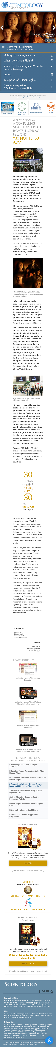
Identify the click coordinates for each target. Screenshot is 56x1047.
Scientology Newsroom (27, 1026)
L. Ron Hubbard (9, 1014)
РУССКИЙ (29, 1003)
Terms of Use (23, 1044)
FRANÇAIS (8, 1003)
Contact (7, 1017)
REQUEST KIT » (28, 963)
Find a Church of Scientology (21, 1017)
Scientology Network (30, 1025)
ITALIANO (35, 1006)
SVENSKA (30, 1005)
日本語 (22, 1003)
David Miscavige (42, 1026)
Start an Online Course (32, 1028)
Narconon (7, 1033)
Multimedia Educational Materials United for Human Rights (27, 779)
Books (25, 1015)
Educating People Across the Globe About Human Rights (27, 772)
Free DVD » (28, 863)
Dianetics (19, 1025)
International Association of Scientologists (31, 1030)
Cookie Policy (12, 1044)
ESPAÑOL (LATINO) (42, 1005)
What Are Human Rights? (18, 61)
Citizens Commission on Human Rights (24, 1036)
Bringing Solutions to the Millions (23, 810)
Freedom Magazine (10, 1032)
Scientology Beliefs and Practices (27, 1014)
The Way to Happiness (22, 113)
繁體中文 (37, 1003)
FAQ (20, 1015)
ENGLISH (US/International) (13, 1000)
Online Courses (34, 1015)
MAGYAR (16, 1005)
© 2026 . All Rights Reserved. (24, 1042)
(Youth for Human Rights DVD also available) (28, 870)
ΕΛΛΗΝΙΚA (27, 1006)
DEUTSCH (8, 1005)
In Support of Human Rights (19, 80)
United (7, 74)
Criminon (44, 1032)
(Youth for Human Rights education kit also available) (28, 971)
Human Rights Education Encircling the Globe (26, 805)
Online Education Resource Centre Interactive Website (23, 798)
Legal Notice (33, 1044)
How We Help (7, 114)
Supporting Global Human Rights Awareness (23, 766)
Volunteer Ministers (11, 1015)
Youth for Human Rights (29, 1035)
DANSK (46, 1000)
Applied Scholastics (36, 112)
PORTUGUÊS (45, 1006)
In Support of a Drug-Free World (36, 1033)
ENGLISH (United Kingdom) (33, 1000)
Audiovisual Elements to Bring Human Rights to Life (25, 792)
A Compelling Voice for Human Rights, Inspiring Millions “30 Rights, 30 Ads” (25, 785)
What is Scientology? (12, 1026)
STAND (20, 1032)
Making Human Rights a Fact (20, 55)
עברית (15, 1003)
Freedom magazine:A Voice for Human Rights (19, 86)
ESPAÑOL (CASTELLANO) (13, 1006)
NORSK (23, 1005)
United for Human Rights (12, 1035)
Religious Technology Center (13, 1028)
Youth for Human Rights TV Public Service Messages (23, 67)
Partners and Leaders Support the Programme (23, 816)
